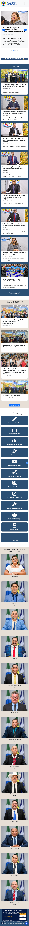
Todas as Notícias (14, 293)
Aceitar (23, 918)
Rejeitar (23, 916)
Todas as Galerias (14, 405)
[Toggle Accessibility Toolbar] (26, 923)
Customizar (23, 913)
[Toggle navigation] (26, 3)
